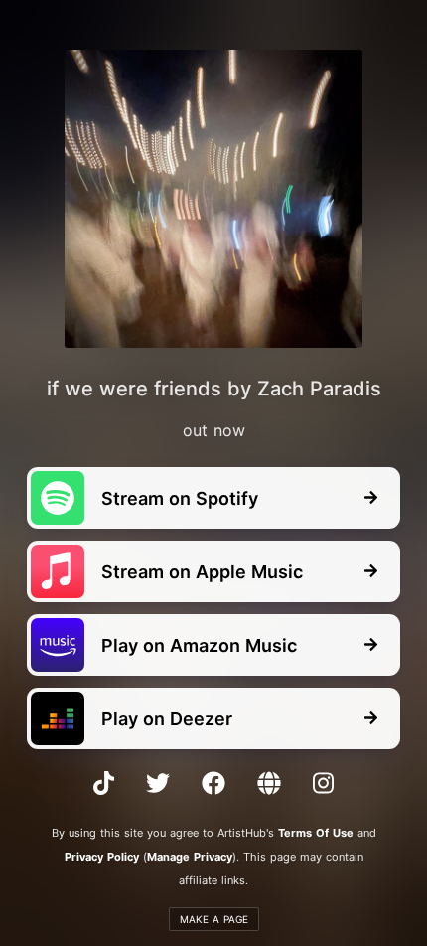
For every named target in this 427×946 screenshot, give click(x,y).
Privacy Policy (102, 857)
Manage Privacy (189, 857)
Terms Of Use (316, 833)
